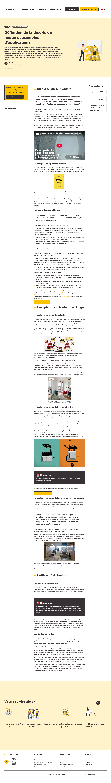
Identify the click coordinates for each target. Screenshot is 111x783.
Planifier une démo (15, 97)
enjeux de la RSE (58, 293)
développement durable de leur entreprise (46, 295)
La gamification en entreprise (20, 26)
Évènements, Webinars (66, 764)
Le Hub (36, 767)
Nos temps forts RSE (89, 9)
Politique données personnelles (56, 774)
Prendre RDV (72, 9)
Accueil (7, 26)
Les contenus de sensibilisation (43, 762)
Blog (61, 760)
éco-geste (57, 433)
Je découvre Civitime (43, 493)
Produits (38, 754)
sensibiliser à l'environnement (58, 424)
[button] (43, 9)
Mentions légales (90, 774)
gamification (76, 295)
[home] (9, 9)
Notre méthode (38, 760)
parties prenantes (67, 296)
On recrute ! (88, 764)
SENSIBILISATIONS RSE (28, 9)
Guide (61, 762)
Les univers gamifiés (40, 764)
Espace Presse (64, 767)
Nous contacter (89, 760)
